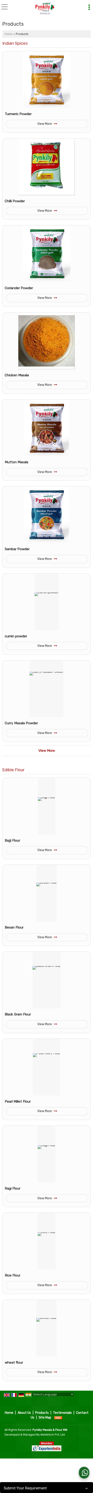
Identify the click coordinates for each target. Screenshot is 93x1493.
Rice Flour (12, 1275)
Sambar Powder (17, 549)
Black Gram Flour (18, 1014)
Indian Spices (15, 43)
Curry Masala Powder (21, 723)
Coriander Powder (19, 288)
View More (45, 124)
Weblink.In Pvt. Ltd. (52, 1434)
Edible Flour (13, 769)
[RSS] (58, 1417)
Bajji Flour (12, 840)
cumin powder (16, 636)
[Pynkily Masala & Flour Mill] (45, 8)
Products (42, 1413)
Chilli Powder (15, 201)
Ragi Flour (12, 1188)
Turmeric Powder (18, 114)
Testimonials (62, 1413)
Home (9, 34)
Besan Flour (14, 927)
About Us (24, 1413)
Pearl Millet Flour (18, 1101)
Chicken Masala (17, 375)
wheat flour (14, 1362)
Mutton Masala (16, 462)
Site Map (45, 1417)
